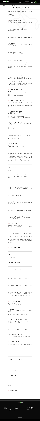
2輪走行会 (10, 409)
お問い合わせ (28, 2)
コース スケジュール (11, 406)
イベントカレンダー (5, 411)
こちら (10, 15)
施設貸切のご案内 (16, 408)
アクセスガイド (32, 2)
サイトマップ (24, 2)
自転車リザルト (28, 407)
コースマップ (16, 407)
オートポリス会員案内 (24, 406)
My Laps (28, 409)
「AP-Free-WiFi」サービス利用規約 (17, 410)
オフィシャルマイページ (33, 408)
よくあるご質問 (20, 2)
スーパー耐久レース (5, 407)
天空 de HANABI (5, 408)
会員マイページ (35, 2)
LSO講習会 (32, 407)
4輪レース (10, 410)
